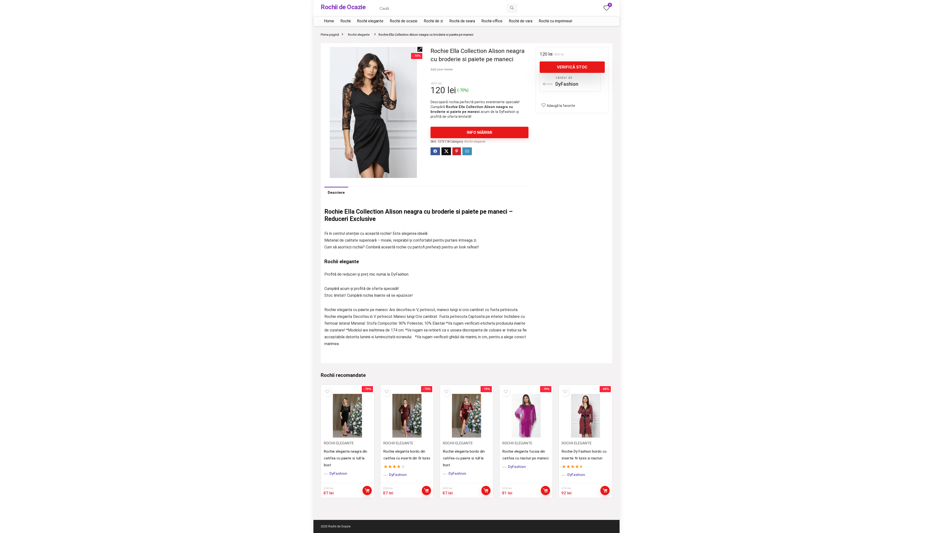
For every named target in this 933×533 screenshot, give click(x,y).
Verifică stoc (572, 67)
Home (329, 21)
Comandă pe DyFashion (605, 490)
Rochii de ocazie (403, 21)
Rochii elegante (370, 21)
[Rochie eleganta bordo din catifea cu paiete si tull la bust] (466, 416)
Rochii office (491, 21)
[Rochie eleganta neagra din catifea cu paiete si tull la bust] (347, 416)
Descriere (336, 192)
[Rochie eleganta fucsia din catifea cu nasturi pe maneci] (526, 416)
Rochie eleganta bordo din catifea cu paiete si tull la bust (464, 458)
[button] (419, 49)
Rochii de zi (433, 21)
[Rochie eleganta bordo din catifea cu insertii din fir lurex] (407, 416)
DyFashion (566, 84)
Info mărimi (479, 132)
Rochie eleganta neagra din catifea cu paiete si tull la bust (345, 458)
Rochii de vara (520, 21)
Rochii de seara (462, 21)
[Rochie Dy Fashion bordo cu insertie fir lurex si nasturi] (585, 416)
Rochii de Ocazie (343, 7)
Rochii (345, 21)
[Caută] (511, 8)
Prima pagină (330, 34)
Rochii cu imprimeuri (555, 21)
